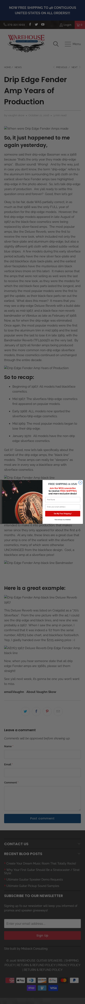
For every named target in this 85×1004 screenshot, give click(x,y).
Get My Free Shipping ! (63, 514)
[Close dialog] (80, 483)
